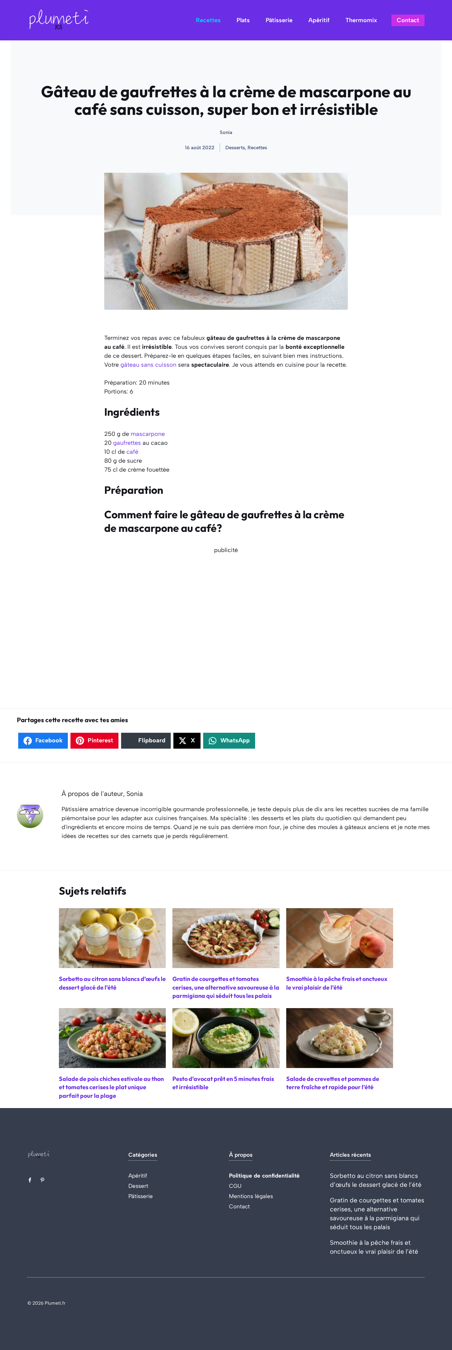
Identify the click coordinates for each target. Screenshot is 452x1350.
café (132, 451)
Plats (243, 20)
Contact (408, 20)
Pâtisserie (279, 20)
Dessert (138, 1186)
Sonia (226, 132)
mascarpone (148, 434)
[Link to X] (29, 1180)
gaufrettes (127, 442)
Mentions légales (251, 1196)
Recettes (208, 20)
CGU (235, 1186)
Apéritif (319, 20)
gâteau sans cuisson (148, 364)
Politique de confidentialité (264, 1175)
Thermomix (361, 20)
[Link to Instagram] (42, 1180)
